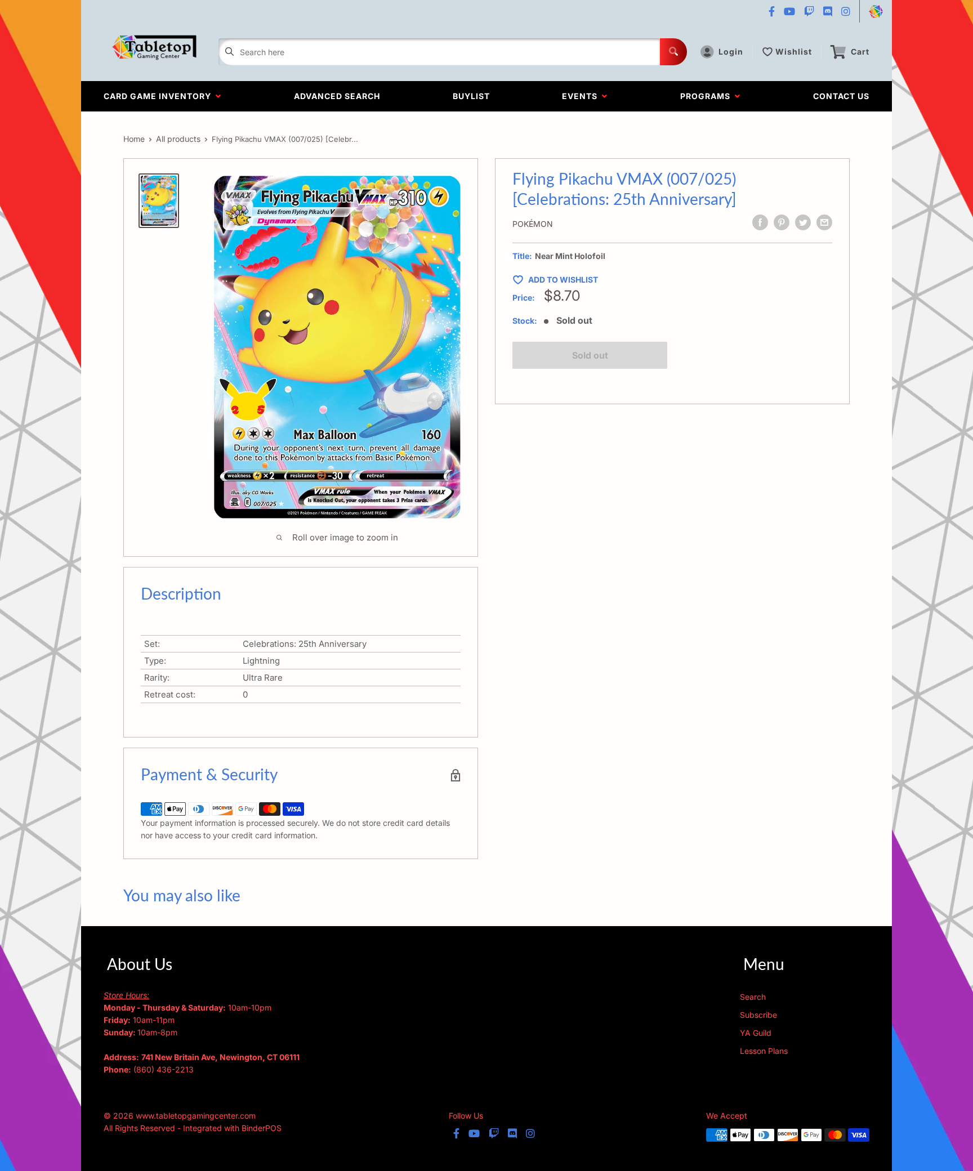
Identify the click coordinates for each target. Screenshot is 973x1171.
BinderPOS (262, 1128)
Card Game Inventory (160, 96)
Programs (707, 96)
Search (753, 997)
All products (178, 139)
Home (134, 139)
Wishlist (793, 51)
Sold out (590, 355)
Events (582, 96)
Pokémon (532, 224)
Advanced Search (337, 96)
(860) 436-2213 (163, 1069)
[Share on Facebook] (760, 222)
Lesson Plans (764, 1051)
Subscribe (758, 1015)
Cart (860, 51)
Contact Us (841, 96)
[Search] (673, 51)
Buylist (471, 96)
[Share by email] (824, 222)
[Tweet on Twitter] (803, 222)
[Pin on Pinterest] (781, 222)
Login (730, 51)
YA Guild (755, 1033)
